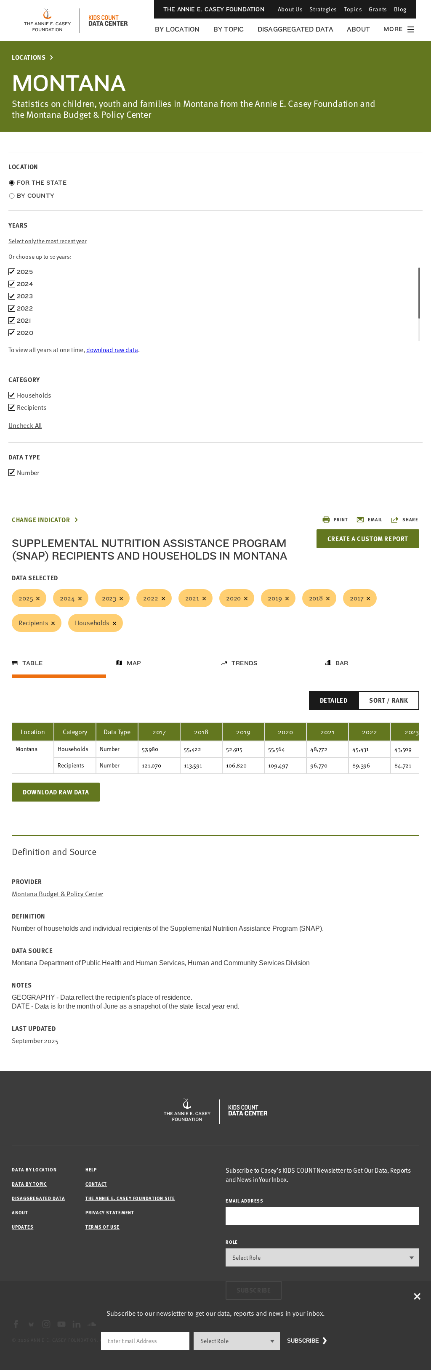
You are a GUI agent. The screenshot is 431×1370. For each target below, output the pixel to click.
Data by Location (34, 1169)
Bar (342, 663)
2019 (275, 598)
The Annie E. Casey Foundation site (130, 1198)
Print (341, 519)
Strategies (323, 9)
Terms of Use (102, 1227)
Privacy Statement (109, 1212)
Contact (96, 1184)
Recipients (33, 623)
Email (375, 519)
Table (32, 663)
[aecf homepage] (47, 20)
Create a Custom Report (367, 538)
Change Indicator (41, 519)
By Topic (228, 29)
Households (92, 623)
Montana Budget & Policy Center (57, 893)
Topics (353, 9)
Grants (378, 9)
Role (232, 1242)
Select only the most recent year (47, 240)
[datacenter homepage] (108, 21)
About (358, 29)
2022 (150, 598)
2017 (356, 598)
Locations (28, 57)
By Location (177, 29)
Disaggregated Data (295, 29)
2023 (109, 598)
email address (244, 1200)
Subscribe (303, 1341)
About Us (290, 9)
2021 (192, 598)
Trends (244, 663)
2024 (67, 598)
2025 (26, 598)
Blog (400, 9)
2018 (316, 598)
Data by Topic (29, 1184)
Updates (22, 1227)
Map (134, 663)
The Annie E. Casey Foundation (213, 9)
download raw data (112, 349)
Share (410, 519)
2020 (233, 598)
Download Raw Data (56, 792)
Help (91, 1169)
